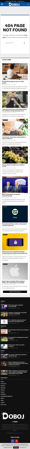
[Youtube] (16, 441)
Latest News (6, 60)
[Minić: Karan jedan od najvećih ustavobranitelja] (15, 184)
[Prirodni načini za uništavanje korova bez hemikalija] (4, 339)
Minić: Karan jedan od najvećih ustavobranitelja (11, 195)
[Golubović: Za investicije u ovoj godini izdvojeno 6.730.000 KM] (4, 314)
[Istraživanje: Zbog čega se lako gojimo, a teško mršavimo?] (15, 127)
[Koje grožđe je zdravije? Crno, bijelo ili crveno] (15, 155)
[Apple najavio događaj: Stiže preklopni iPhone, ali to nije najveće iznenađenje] (15, 271)
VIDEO (2, 400)
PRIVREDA (3, 394)
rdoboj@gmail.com (19, 433)
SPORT (2, 398)
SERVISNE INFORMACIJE (6, 396)
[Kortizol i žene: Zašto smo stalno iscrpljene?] (4, 346)
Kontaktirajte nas (21, 1)
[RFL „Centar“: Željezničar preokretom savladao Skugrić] (4, 356)
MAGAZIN (3, 387)
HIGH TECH (5, 206)
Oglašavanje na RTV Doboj (11, 1)
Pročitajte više (23, 447)
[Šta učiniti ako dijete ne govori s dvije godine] (15, 71)
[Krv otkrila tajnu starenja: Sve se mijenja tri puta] (4, 331)
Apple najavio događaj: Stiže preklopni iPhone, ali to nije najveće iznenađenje (13, 281)
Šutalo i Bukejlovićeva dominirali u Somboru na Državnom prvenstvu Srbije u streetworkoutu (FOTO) (18, 363)
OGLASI (2, 392)
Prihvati (16, 447)
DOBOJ (2, 381)
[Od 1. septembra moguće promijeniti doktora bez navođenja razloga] (4, 321)
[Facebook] (12, 441)
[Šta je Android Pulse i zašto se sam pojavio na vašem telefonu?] (15, 214)
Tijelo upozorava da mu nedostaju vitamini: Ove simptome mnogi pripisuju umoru (14, 110)
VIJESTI (4, 177)
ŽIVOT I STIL (5, 64)
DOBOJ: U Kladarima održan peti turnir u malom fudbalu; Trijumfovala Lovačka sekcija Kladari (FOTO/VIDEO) (18, 372)
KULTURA (3, 385)
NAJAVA (3, 390)
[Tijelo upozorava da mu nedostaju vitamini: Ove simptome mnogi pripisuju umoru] (15, 99)
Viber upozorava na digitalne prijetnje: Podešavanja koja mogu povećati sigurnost (14, 252)
